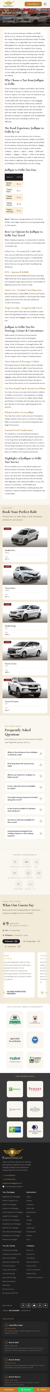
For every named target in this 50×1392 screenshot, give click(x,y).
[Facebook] (23, 1305)
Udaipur (29, 1201)
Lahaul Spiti (30, 1228)
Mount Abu (30, 1208)
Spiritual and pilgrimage (10, 1262)
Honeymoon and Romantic (11, 1254)
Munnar (29, 1236)
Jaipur (28, 1197)
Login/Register (33, 4)
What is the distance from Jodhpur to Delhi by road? (23, 753)
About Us (29, 1250)
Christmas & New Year (10, 1293)
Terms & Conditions (33, 1270)
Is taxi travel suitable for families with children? (21, 809)
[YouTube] (34, 1305)
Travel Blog (30, 1258)
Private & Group (8, 1289)
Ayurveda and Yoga (9, 1278)
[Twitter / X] (40, 1305)
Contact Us (30, 1254)
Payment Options (32, 1262)
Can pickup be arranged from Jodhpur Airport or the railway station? (20, 833)
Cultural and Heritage (10, 1250)
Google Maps (33, 941)
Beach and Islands (8, 1281)
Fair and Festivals (8, 1274)
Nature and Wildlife (9, 1258)
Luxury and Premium (9, 1270)
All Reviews (11, 941)
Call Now (43, 1390)
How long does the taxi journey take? (21, 764)
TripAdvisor (13, 947)
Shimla (28, 1224)
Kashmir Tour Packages (10, 1228)
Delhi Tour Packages (9, 1205)
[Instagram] (28, 1305)
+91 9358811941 (8, 1175)
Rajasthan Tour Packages (11, 1197)
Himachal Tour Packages (11, 1220)
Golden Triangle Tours (10, 1201)
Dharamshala (31, 1232)
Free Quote (8, 1390)
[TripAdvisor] (45, 1305)
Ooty (28, 1240)
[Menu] (45, 4)
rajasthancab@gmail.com (12, 1183)
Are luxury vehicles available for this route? (21, 821)
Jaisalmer (29, 1205)
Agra (28, 1216)
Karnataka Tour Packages (11, 1236)
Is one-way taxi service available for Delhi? (21, 787)
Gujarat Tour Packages (10, 1208)
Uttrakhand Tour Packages (11, 1224)
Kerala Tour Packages (9, 1240)
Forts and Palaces (8, 1266)
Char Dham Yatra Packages (11, 1232)
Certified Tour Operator (34, 1278)
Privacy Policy (31, 1266)
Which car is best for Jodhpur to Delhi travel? (21, 776)
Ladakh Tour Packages (10, 1216)
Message (27, 1390)
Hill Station (6, 1285)
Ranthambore (31, 1212)
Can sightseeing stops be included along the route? (23, 798)
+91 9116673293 (8, 1179)
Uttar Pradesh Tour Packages (12, 1212)
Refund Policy (31, 1274)
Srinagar (29, 1220)
